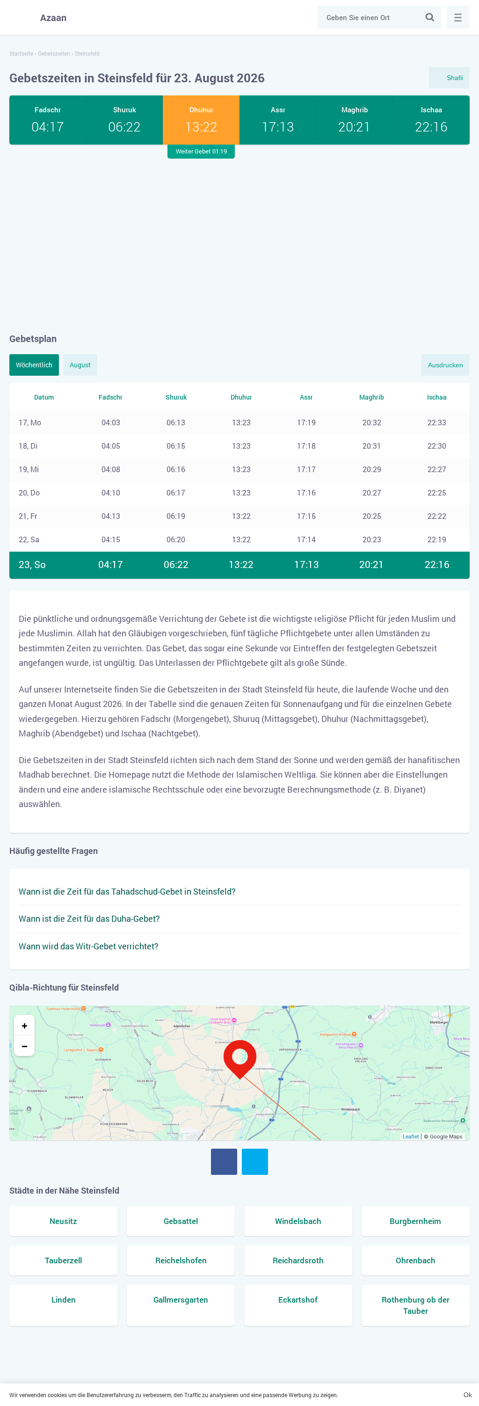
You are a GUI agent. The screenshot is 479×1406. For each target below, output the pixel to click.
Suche (430, 17)
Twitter (255, 1162)
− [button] (24, 1046)
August (80, 364)
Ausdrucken (445, 365)
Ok (468, 1395)
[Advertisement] (239, 238)
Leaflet (411, 1136)
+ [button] (24, 1025)
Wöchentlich (34, 364)
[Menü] (458, 17)
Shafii (455, 77)
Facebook (224, 1162)
